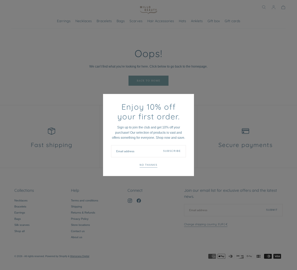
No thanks (148, 165)
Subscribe (172, 151)
